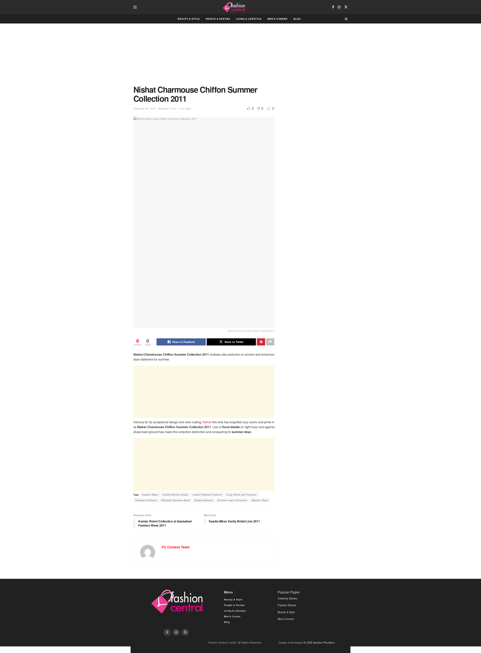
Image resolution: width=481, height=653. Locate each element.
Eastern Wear (150, 494)
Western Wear (260, 500)
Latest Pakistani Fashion (207, 494)
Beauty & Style (189, 18)
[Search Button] (346, 18)
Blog (297, 18)
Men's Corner (286, 619)
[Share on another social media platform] (270, 341)
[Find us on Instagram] (339, 7)
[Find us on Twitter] (346, 7)
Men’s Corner (277, 18)
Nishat (207, 422)
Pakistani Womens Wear (175, 500)
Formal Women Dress (175, 494)
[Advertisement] (203, 57)
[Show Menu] (135, 7)
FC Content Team (176, 547)
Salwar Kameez (203, 500)
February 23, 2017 (144, 108)
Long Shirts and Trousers (241, 494)
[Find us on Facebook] (333, 7)
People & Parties (218, 18)
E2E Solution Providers (321, 642)
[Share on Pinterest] (261, 341)
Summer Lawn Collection (232, 500)
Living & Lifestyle (249, 18)
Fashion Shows (287, 605)
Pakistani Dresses (146, 500)
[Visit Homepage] (234, 7)
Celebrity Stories (287, 598)
